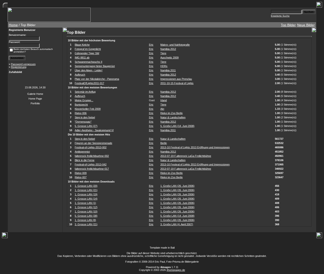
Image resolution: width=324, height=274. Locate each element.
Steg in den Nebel (85, 117)
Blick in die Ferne (84, 160)
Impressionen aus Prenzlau (176, 78)
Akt (162, 108)
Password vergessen (23, 64)
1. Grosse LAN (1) (85, 203)
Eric (151, 44)
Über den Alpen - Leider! (88, 70)
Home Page (35, 98)
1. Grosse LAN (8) (85, 220)
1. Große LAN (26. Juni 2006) (177, 185)
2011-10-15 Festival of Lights (177, 83)
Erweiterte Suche (280, 15)
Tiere (163, 53)
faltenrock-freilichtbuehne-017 (92, 168)
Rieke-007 (81, 177)
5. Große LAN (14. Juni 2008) (177, 126)
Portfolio (35, 103)
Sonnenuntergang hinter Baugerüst (95, 66)
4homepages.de (176, 270)
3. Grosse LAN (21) (86, 224)
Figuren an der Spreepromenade (93, 143)
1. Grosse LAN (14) (86, 198)
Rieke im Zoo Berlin (171, 113)
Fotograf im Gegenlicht (88, 49)
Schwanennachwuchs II (88, 61)
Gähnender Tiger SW (87, 53)
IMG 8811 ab (82, 57)
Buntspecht (81, 104)
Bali (173, 247)
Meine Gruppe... (84, 100)
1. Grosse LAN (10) (86, 211)
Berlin (163, 143)
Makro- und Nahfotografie (175, 44)
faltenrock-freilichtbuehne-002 (92, 155)
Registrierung (18, 67)
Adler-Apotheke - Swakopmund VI (94, 130)
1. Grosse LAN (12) (86, 207)
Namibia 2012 (168, 49)
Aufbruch (80, 74)
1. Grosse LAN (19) (86, 194)
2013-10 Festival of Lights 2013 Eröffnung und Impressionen (195, 147)
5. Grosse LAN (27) (86, 126)
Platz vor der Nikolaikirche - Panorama (97, 78)
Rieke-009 (81, 173)
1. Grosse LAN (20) (86, 185)
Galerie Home (35, 93)
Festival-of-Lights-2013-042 (90, 164)
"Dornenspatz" (83, 121)
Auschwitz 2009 (169, 57)
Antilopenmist (82, 151)
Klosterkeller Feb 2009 (88, 108)
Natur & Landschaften (172, 117)
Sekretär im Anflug (85, 91)
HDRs (163, 66)
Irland (163, 100)
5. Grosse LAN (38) (86, 215)
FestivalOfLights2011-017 (89, 83)
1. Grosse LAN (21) (86, 190)
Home (13, 25)
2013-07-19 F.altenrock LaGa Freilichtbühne (185, 155)
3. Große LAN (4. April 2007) (176, 224)
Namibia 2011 (168, 70)
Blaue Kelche (82, 44)
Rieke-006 (81, 113)
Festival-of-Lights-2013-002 (90, 147)
